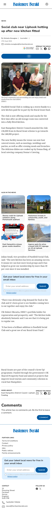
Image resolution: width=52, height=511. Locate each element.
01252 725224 (14, 502)
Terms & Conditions (10, 441)
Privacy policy (7, 446)
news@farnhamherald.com (17, 506)
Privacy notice (11, 293)
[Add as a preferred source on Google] (28, 48)
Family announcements (11, 453)
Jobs (3, 448)
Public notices (7, 450)
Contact (5, 443)
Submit (42, 286)
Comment (43, 417)
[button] (5, 4)
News (3, 21)
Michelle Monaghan (10, 38)
